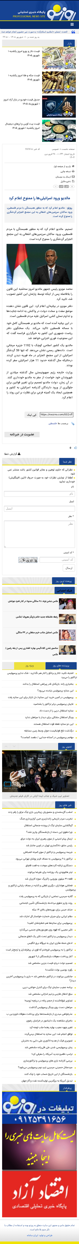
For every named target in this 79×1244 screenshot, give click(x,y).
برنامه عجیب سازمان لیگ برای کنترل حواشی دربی (47, 987)
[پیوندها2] (39, 1147)
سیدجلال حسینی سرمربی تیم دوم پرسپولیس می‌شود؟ (45, 1067)
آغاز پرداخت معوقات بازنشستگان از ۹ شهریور (50, 956)
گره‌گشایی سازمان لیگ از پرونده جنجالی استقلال (48, 825)
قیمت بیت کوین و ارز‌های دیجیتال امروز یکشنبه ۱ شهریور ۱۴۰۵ (22, 126)
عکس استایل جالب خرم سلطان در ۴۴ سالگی (37, 633)
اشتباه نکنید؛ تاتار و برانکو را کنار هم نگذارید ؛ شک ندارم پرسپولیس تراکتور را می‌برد (42, 675)
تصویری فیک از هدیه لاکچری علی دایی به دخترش (46, 1041)
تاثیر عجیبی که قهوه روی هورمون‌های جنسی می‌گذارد (45, 930)
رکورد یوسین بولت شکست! (58, 970)
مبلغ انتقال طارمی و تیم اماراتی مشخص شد (50, 994)
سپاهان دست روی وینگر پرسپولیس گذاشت (50, 1007)
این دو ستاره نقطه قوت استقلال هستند (53, 724)
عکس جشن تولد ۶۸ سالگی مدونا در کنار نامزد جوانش (33, 601)
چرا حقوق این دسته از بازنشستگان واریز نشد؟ (49, 832)
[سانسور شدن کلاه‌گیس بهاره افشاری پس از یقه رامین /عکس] (67, 650)
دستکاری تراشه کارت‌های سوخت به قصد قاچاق (49, 865)
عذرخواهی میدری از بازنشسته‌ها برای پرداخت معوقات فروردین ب (39, 1014)
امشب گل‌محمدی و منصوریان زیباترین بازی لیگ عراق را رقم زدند (40, 812)
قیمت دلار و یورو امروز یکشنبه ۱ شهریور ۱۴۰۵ (24, 53)
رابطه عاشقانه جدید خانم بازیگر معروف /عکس (37, 617)
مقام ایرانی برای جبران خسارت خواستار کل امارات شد (45, 916)
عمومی (55, 149)
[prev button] (14, 746)
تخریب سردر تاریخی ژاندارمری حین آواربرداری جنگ (46, 819)
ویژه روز (30, 666)
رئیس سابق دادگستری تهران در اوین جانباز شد (49, 845)
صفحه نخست (68, 149)
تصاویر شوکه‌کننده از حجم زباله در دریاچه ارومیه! (48, 1001)
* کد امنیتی (68, 552)
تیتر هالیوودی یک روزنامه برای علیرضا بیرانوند (49, 872)
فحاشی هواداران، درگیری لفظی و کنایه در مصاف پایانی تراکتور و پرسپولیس (42, 888)
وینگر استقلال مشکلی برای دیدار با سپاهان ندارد (49, 717)
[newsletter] (22, 434)
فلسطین (52, 423)
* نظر (71, 516)
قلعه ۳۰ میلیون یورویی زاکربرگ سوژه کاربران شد (48, 879)
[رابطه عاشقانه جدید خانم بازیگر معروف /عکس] (67, 619)
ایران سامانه (32, 1235)
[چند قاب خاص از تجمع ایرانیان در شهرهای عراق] (39, 775)
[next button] (6, 746)
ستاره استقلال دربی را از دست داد (56, 711)
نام (72, 486)
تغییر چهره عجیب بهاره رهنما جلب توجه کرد (50, 1027)
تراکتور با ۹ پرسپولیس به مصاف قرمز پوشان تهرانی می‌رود (44, 859)
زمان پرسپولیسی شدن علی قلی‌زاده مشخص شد (48, 1047)
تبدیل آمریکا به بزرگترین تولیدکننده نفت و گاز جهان (46, 1081)
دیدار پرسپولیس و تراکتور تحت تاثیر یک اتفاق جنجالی (45, 936)
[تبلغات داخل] (39, 1108)
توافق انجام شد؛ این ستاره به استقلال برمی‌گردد (48, 1034)
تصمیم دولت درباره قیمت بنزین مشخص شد (50, 963)
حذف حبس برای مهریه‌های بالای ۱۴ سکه (52, 910)
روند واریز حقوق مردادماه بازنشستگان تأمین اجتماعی (45, 903)
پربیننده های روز (61, 666)
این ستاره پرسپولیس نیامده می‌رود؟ (55, 691)
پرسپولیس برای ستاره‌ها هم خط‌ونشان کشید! (49, 923)
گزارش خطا (11, 454)
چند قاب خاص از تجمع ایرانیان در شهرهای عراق (39, 796)
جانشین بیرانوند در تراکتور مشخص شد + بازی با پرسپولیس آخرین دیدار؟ (41, 978)
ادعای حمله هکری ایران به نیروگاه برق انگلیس (49, 943)
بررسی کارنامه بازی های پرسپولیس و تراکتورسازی (47, 1061)
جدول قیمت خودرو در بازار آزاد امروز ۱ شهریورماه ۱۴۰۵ (22, 102)
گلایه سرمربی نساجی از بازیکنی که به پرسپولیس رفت (45, 896)
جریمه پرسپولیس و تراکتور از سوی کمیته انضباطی (47, 852)
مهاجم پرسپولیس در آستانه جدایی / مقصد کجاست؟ (47, 737)
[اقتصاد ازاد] (39, 1193)
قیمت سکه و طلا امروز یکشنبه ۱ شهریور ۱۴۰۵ (24, 77)
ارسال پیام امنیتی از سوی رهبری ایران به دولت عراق (46, 839)
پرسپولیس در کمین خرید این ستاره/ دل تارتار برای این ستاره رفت (41, 697)
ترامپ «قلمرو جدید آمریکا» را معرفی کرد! (52, 1054)
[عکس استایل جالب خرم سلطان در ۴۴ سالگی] (67, 635)
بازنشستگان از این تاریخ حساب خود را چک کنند (48, 1074)
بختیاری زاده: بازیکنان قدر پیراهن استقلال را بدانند (48, 684)
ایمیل (71, 501)
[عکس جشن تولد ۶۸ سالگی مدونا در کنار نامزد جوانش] (67, 603)
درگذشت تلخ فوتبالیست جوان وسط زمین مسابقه (49, 731)
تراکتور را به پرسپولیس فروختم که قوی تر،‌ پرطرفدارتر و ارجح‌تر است (39, 950)
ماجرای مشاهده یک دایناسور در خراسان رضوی (49, 1021)
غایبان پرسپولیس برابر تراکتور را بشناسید (53, 704)
